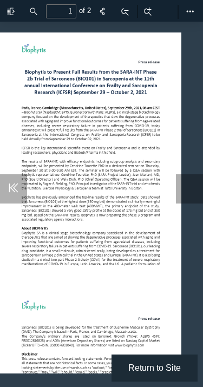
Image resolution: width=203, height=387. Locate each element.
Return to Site (154, 367)
